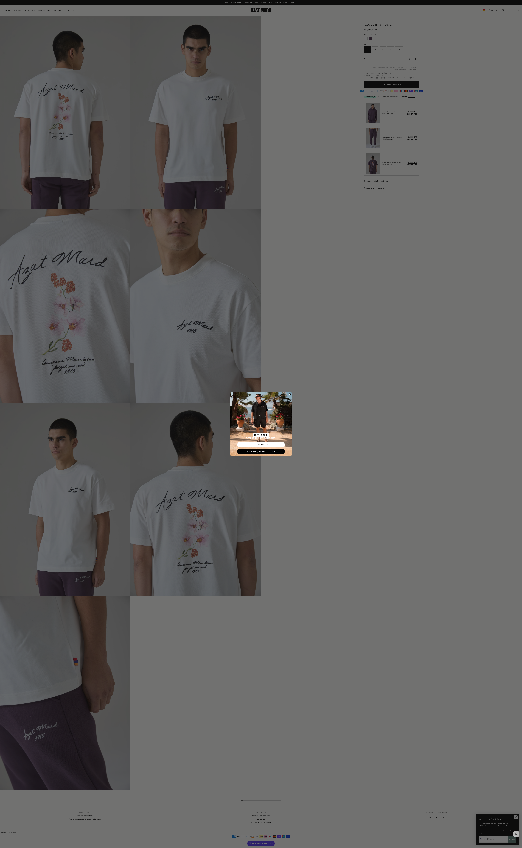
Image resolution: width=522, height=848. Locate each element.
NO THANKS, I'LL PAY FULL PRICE (261, 451)
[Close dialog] (289, 394)
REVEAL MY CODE (261, 445)
